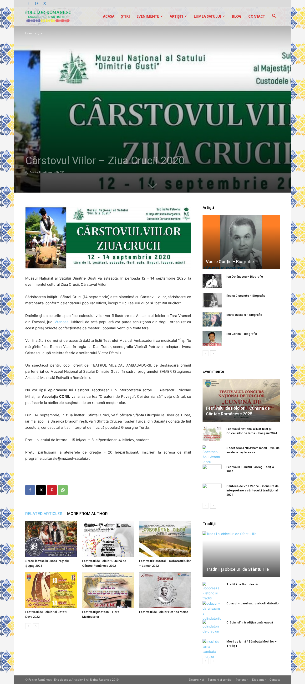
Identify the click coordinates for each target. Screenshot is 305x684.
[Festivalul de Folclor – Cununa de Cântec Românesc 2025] (241, 400)
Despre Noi (196, 680)
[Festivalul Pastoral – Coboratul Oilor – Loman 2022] (165, 539)
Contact (256, 16)
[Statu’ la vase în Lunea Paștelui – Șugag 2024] (51, 539)
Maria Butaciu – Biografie (244, 314)
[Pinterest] (52, 490)
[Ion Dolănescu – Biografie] (212, 281)
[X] (44, 3)
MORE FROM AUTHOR (87, 513)
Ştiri (125, 16)
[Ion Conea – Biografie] (212, 338)
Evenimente (148, 16)
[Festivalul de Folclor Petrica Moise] (165, 590)
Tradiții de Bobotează (242, 584)
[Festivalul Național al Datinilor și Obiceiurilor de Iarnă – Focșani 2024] (212, 433)
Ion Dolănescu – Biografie (244, 276)
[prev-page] (28, 626)
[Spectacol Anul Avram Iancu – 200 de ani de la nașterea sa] (212, 454)
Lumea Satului (207, 16)
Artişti (176, 16)
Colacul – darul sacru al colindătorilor (253, 603)
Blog (237, 16)
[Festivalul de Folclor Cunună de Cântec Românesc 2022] (108, 539)
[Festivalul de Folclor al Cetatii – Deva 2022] (51, 590)
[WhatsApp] (63, 490)
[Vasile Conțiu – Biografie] (241, 242)
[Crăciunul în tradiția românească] (212, 627)
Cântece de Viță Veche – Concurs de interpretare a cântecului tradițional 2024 (252, 490)
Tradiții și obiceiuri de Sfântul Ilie (237, 569)
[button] (274, 16)
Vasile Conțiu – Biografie (230, 261)
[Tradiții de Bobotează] (212, 591)
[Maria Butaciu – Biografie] (212, 319)
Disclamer (259, 680)
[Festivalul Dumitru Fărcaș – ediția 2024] (212, 472)
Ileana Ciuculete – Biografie (245, 295)
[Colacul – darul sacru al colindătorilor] (212, 611)
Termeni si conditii (220, 680)
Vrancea (61, 322)
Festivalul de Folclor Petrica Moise (163, 612)
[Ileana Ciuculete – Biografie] (212, 300)
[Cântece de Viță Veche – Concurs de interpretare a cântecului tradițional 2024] (212, 491)
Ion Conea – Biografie (241, 334)
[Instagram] (36, 3)
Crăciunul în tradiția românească (249, 622)
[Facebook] (28, 3)
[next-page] (36, 626)
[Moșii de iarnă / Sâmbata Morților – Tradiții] (212, 649)
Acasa (108, 16)
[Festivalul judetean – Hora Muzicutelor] (108, 590)
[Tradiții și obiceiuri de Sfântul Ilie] (241, 554)
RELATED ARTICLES (43, 513)
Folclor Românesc (41, 172)
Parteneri (242, 680)
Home (29, 33)
